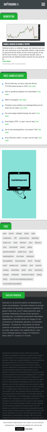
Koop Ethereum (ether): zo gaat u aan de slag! (21, 138)
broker (27, 233)
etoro (30, 243)
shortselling (15, 270)
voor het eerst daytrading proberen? (21, 279)
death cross (7, 243)
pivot (31, 265)
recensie (38, 265)
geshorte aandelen (9, 252)
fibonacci (38, 243)
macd (5, 265)
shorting (5, 270)
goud (31, 252)
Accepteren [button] (19, 429)
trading (39, 275)
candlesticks (7, 238)
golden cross (22, 252)
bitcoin (11, 233)
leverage (37, 261)
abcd (4, 233)
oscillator (24, 265)
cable (33, 233)
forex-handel (13, 247)
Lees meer (6, 61)
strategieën (15, 275)
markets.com (13, 265)
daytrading (35, 238)
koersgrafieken (8, 261)
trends (5, 279)
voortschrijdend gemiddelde (12, 284)
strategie (6, 275)
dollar (15, 243)
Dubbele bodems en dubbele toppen (16, 44)
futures (22, 247)
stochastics (38, 270)
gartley (30, 247)
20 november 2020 (8, 64)
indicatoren (30, 256)
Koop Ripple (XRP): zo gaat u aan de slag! (20, 121)
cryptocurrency (24, 238)
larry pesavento (20, 261)
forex (5, 247)
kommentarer (20, 64)
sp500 (24, 270)
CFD (15, 238)
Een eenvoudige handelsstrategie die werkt (20, 113)
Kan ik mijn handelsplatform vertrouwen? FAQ (21, 130)
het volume (20, 256)
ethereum (23, 243)
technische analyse (28, 275)
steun (30, 270)
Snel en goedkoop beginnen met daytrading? (21, 92)
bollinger (19, 233)
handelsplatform (8, 256)
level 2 (30, 261)
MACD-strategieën (11, 100)
